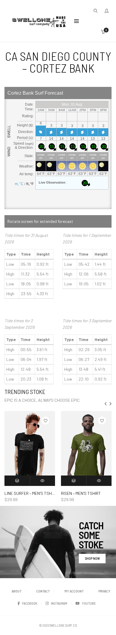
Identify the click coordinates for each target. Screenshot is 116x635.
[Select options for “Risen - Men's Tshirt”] (74, 481)
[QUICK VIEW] (42, 481)
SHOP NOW (92, 558)
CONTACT (43, 591)
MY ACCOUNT (74, 591)
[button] (110, 404)
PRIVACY (104, 591)
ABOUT (16, 591)
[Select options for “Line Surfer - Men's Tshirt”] (17, 481)
